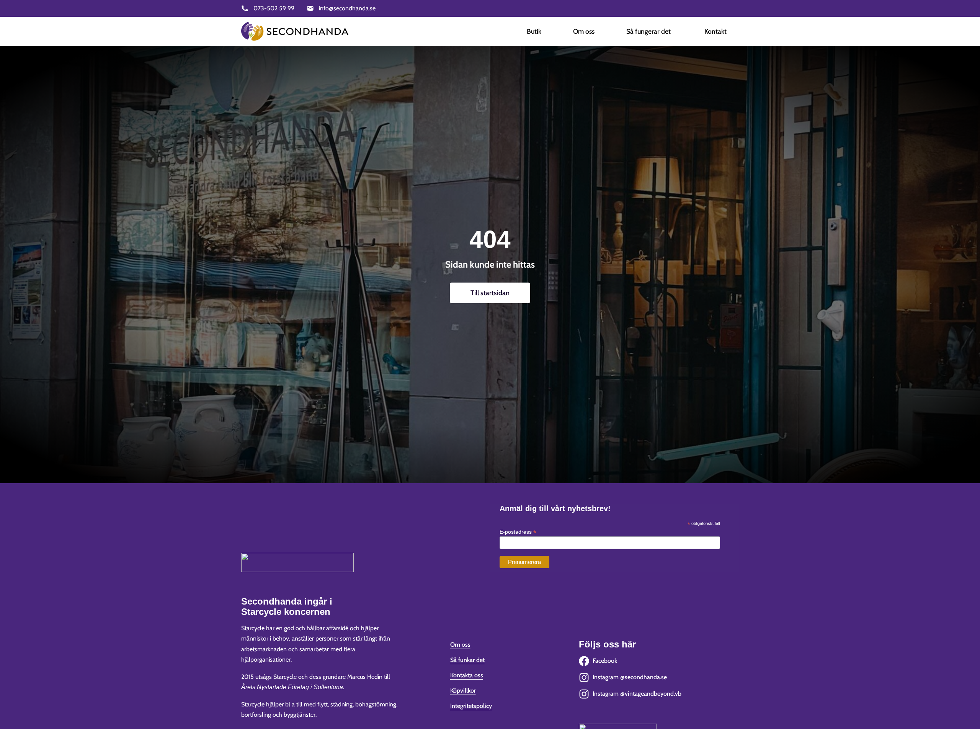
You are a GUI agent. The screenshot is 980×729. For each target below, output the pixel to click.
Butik (534, 31)
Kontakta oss (466, 675)
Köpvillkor (463, 690)
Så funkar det (467, 660)
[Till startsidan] (294, 31)
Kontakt (715, 31)
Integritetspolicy (471, 705)
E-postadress (518, 531)
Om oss (584, 31)
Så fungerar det (648, 31)
